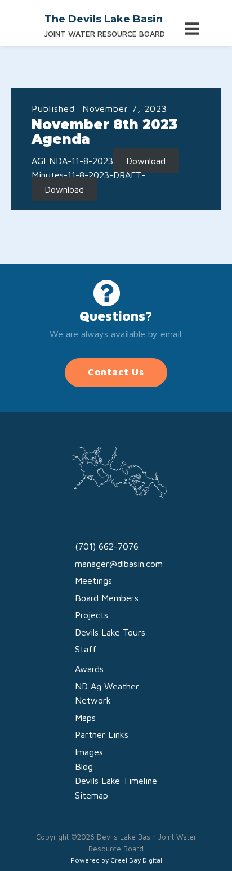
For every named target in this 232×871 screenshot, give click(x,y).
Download (146, 161)
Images (89, 752)
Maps (85, 718)
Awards (89, 669)
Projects (91, 615)
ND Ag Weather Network (107, 693)
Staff (85, 649)
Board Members (107, 598)
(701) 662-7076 (107, 546)
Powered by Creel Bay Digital (116, 860)
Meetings (93, 580)
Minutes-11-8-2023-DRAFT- (89, 175)
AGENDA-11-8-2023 (72, 161)
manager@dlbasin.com (119, 564)
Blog (84, 766)
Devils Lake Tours (110, 632)
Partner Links (101, 734)
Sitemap (91, 795)
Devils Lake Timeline (116, 780)
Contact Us (116, 372)
